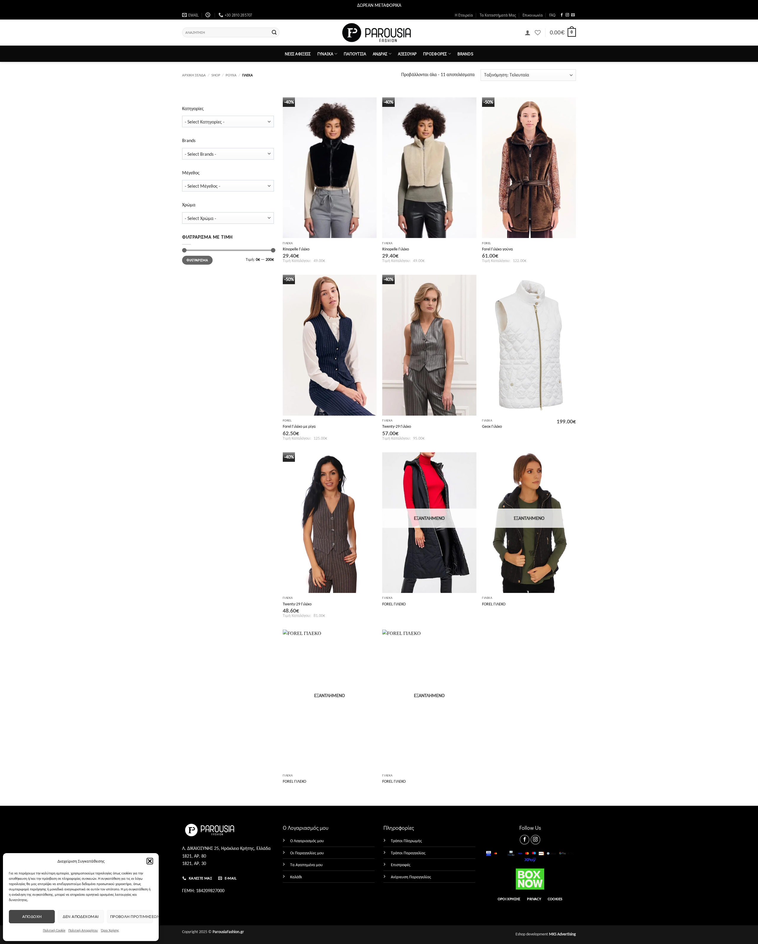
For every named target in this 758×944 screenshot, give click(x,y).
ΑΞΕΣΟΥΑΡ (407, 54)
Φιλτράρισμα (197, 260)
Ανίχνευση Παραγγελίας (411, 876)
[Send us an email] (573, 15)
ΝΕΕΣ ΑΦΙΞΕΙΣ (298, 54)
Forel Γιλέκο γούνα (497, 249)
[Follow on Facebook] (561, 15)
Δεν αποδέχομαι (81, 916)
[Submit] (274, 33)
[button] (150, 861)
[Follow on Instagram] (567, 15)
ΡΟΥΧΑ (231, 75)
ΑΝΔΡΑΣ (380, 54)
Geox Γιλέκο (492, 426)
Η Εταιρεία (464, 15)
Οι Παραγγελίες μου (307, 852)
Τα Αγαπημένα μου (306, 864)
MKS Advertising (562, 934)
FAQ (552, 15)
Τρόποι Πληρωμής (406, 840)
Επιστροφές (400, 864)
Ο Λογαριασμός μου (307, 840)
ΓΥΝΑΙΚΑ (325, 54)
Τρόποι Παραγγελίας (408, 852)
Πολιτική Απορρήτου (83, 930)
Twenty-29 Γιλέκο (396, 426)
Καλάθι (296, 876)
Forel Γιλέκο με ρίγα (299, 426)
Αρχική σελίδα (194, 75)
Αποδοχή (32, 916)
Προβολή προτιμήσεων (131, 916)
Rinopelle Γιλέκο (296, 249)
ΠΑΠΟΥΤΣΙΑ (355, 54)
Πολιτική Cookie (54, 930)
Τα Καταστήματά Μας (498, 15)
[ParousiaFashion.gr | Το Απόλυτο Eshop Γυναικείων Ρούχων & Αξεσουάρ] (379, 32)
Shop (215, 75)
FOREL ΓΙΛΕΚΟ (394, 604)
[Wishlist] (538, 32)
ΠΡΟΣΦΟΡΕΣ (435, 54)
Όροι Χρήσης (110, 930)
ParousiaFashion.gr (228, 931)
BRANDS (465, 54)
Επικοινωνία (533, 15)
